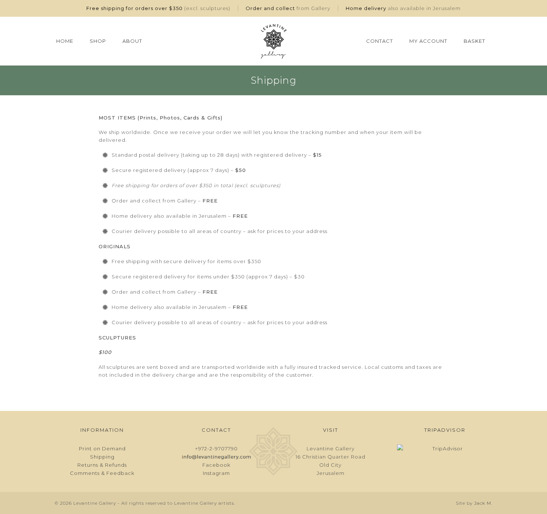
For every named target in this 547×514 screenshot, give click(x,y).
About (132, 41)
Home (64, 41)
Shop (98, 41)
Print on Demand (102, 448)
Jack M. (483, 503)
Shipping (102, 457)
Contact (379, 41)
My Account (428, 41)
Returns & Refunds (102, 465)
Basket (474, 41)
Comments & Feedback (102, 473)
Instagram (216, 473)
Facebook (216, 465)
